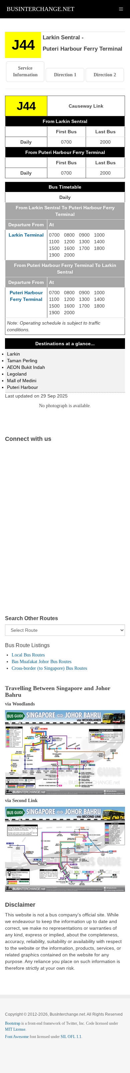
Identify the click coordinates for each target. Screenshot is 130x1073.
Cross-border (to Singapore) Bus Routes (49, 668)
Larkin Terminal (26, 235)
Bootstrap (12, 1023)
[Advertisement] (65, 534)
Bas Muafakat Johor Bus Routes (41, 661)
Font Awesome (17, 1036)
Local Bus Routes (28, 654)
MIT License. (15, 1029)
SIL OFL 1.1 (71, 1036)
